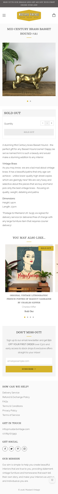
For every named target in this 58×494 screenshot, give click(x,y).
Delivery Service (10, 392)
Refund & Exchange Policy (16, 397)
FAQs (5, 401)
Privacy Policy (9, 410)
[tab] (27, 101)
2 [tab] (27, 317)
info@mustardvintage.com (16, 429)
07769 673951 (9, 433)
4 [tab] (33, 317)
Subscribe (27, 369)
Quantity (8, 123)
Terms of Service (11, 415)
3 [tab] (30, 317)
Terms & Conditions (12, 406)
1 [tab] (24, 317)
